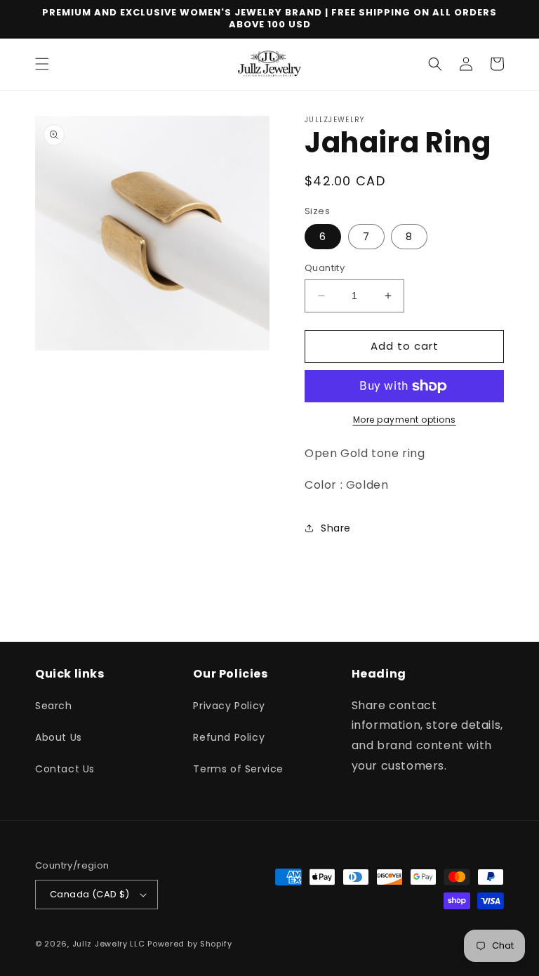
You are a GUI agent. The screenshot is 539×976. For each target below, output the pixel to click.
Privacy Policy (229, 706)
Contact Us (65, 769)
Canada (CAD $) (90, 894)
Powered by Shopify (189, 943)
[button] (42, 63)
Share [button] (336, 528)
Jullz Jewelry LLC (108, 943)
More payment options (404, 420)
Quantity (325, 268)
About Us (58, 737)
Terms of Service (238, 769)
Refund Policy (229, 737)
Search (53, 706)
